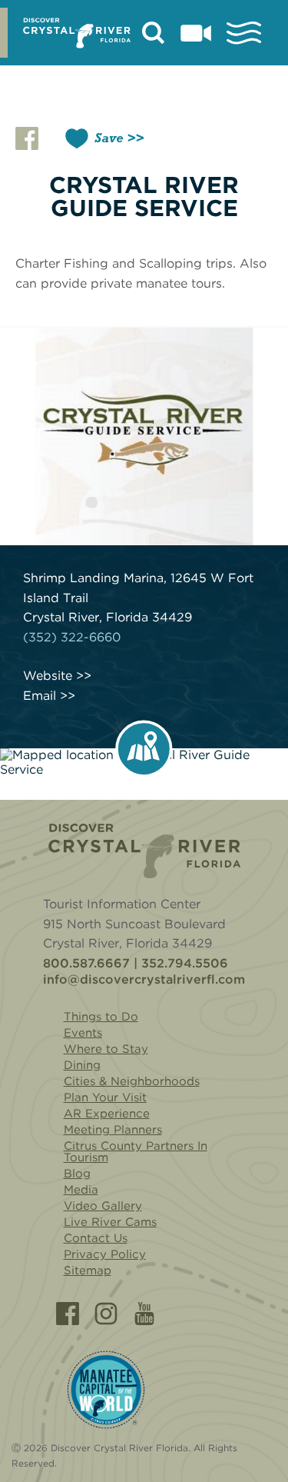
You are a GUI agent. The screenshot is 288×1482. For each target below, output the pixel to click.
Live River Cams (110, 1222)
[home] (77, 33)
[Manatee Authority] (106, 1390)
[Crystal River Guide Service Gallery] (144, 436)
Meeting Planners (113, 1130)
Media (81, 1190)
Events (83, 1033)
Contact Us (95, 1238)
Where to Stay (106, 1049)
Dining (82, 1065)
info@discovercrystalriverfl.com (144, 980)
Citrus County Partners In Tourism (135, 1151)
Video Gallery (103, 1206)
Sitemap (87, 1270)
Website (47, 676)
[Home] (144, 851)
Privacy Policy (105, 1254)
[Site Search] (153, 33)
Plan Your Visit (105, 1097)
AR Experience (107, 1114)
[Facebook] (67, 1313)
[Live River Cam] (196, 33)
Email (39, 696)
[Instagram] (106, 1313)
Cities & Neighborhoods (132, 1081)
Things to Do (101, 1017)
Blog (77, 1174)
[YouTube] (144, 1313)
